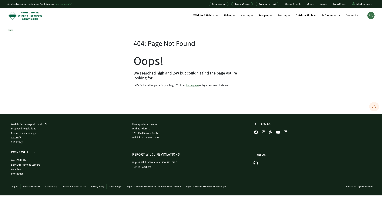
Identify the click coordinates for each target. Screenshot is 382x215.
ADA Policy (17, 142)
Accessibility (51, 186)
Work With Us (18, 160)
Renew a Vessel (242, 4)
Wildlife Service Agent (27, 124)
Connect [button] (351, 15)
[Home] (26, 12)
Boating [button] (283, 15)
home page (192, 85)
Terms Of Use (339, 4)
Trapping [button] (264, 15)
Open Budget (115, 186)
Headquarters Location (145, 124)
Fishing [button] (228, 15)
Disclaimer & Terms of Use (74, 186)
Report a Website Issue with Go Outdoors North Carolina (154, 186)
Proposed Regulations (23, 128)
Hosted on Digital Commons (359, 186)
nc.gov (15, 186)
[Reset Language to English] (353, 4)
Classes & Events (293, 4)
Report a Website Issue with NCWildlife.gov (206, 186)
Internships (17, 174)
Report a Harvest (267, 4)
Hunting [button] (246, 15)
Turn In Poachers (141, 167)
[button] (371, 15)
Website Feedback (31, 186)
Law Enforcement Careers (25, 165)
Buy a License (218, 4)
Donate (323, 4)
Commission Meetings (23, 133)
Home (10, 30)
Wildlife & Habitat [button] (204, 15)
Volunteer (16, 169)
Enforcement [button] (329, 15)
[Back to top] (374, 106)
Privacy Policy (97, 186)
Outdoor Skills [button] (304, 15)
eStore (310, 4)
